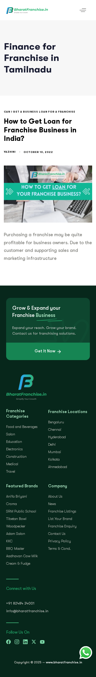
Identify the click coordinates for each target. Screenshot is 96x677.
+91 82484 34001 (20, 603)
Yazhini (10, 151)
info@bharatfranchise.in (27, 611)
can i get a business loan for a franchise (39, 111)
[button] (83, 10)
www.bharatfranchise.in (64, 662)
